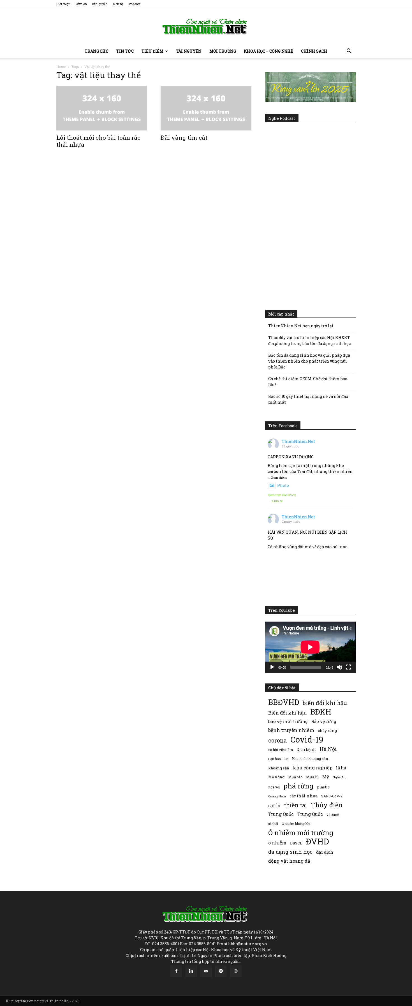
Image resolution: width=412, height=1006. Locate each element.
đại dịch (324, 852)
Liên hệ (118, 4)
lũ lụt (341, 768)
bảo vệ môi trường (288, 721)
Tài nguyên (189, 51)
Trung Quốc (281, 814)
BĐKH (320, 712)
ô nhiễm (277, 843)
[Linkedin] (191, 971)
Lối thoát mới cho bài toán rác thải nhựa (98, 141)
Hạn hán (274, 759)
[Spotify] (220, 971)
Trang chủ (96, 51)
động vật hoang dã (289, 861)
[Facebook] (176, 971)
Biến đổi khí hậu (287, 713)
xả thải (273, 824)
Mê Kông (276, 776)
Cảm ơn (81, 4)
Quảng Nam (277, 796)
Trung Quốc (310, 814)
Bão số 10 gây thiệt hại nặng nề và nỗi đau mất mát (308, 399)
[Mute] (339, 667)
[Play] (272, 667)
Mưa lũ (312, 776)
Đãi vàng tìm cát (184, 137)
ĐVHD (317, 841)
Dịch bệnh (306, 749)
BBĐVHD (283, 702)
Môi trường (222, 51)
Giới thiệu (63, 4)
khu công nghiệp (312, 768)
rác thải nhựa (304, 796)
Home (61, 66)
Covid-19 (306, 739)
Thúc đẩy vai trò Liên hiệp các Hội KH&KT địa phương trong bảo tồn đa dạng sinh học (309, 340)
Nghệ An (339, 777)
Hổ (286, 759)
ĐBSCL (296, 843)
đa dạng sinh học (290, 852)
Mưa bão (295, 777)
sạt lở (274, 805)
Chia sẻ (277, 501)
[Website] (235, 971)
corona (277, 740)
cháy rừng (327, 730)
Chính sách (314, 51)
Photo (283, 485)
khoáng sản (278, 768)
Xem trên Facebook (282, 495)
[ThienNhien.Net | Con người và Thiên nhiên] (206, 26)
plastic (323, 787)
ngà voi (274, 787)
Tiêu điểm (152, 51)
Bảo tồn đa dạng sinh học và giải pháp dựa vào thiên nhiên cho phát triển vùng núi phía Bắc (309, 361)
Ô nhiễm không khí (296, 823)
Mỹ (325, 776)
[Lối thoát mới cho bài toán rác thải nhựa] (101, 108)
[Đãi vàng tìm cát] (206, 108)
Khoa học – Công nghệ (268, 51)
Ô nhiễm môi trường (300, 832)
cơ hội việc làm (280, 749)
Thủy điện (327, 805)
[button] (349, 51)
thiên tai (295, 805)
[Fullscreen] (348, 667)
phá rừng (298, 786)
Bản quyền (100, 4)
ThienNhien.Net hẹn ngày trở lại (301, 325)
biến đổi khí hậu (325, 703)
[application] (310, 647)
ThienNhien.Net (298, 441)
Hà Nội (328, 749)
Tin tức (125, 51)
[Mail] (206, 971)
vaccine (333, 814)
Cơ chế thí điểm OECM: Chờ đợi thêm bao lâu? (307, 381)
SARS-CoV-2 (331, 796)
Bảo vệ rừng (323, 721)
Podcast (134, 4)
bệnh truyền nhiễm (291, 730)
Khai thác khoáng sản (310, 758)
